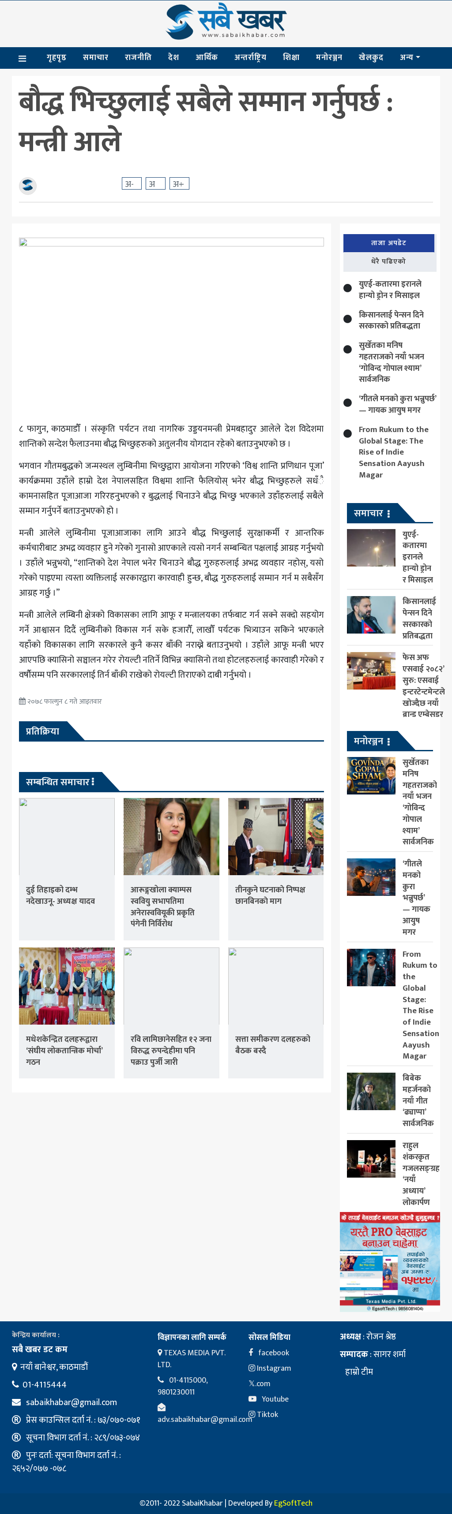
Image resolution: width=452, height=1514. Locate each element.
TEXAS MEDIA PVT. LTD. (191, 1359)
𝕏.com (260, 1384)
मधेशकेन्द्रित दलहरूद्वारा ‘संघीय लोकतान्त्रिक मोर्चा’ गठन (64, 1051)
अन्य (407, 57)
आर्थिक (207, 57)
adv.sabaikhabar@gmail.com (205, 1419)
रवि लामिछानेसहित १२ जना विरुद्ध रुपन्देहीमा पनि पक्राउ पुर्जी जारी (171, 1051)
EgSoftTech (293, 1503)
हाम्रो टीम (358, 1372)
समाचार (96, 57)
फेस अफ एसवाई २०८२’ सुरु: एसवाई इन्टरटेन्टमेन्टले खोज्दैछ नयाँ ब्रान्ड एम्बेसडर (424, 686)
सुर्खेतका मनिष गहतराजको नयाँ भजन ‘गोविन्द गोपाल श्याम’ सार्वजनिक (391, 362)
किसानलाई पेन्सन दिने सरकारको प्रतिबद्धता (391, 320)
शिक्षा (291, 57)
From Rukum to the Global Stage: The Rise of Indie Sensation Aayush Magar (394, 452)
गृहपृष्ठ (57, 57)
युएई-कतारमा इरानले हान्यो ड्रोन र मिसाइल (390, 289)
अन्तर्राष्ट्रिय (250, 57)
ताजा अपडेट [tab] (389, 243)
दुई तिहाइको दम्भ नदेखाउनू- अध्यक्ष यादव (60, 895)
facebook (272, 1353)
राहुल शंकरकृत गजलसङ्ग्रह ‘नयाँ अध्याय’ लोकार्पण (421, 1174)
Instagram (273, 1368)
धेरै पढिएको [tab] (388, 262)
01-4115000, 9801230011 (182, 1386)
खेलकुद (371, 57)
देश (173, 57)
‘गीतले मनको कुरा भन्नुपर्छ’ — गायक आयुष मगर (397, 404)
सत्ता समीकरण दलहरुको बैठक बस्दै (272, 1045)
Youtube (274, 1399)
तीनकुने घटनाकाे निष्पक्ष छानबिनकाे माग (270, 895)
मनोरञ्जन (329, 57)
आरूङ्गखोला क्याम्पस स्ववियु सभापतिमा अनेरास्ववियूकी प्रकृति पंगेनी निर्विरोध (163, 907)
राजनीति (138, 57)
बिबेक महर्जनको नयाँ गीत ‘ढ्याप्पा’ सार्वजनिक (418, 1100)
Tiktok (266, 1414)
